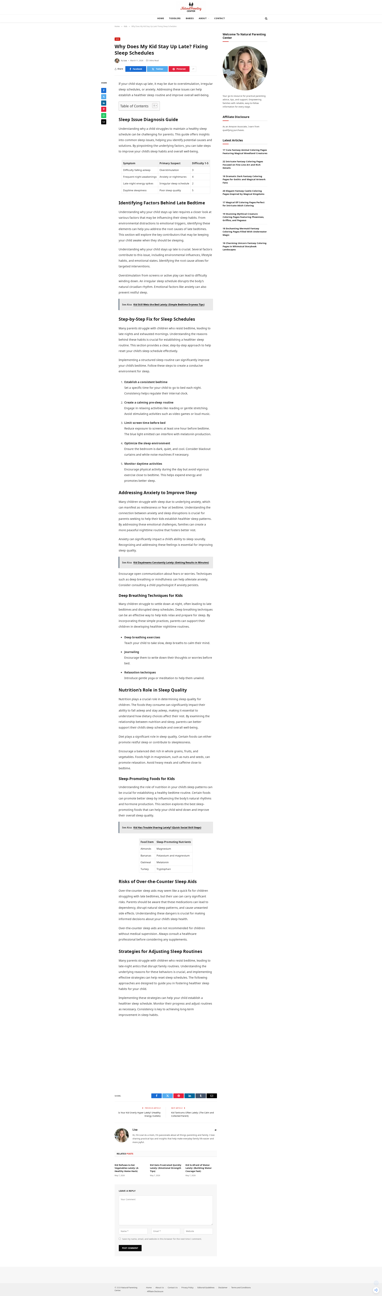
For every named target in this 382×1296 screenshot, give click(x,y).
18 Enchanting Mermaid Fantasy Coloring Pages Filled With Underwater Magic (245, 231)
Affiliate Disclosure (155, 1291)
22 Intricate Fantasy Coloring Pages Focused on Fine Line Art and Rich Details (243, 164)
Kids (117, 39)
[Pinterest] (103, 109)
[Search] (265, 18)
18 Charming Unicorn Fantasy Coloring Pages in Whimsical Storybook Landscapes (245, 246)
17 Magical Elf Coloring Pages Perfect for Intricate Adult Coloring (244, 204)
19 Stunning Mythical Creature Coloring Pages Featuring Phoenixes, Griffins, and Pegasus (243, 217)
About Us (159, 1287)
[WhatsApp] (103, 115)
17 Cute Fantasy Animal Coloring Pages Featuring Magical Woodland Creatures (245, 151)
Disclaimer (222, 1287)
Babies (190, 18)
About (203, 18)
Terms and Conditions (241, 1287)
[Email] (103, 121)
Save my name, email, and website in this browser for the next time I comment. (162, 1238)
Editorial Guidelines (205, 1287)
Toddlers (175, 18)
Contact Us (173, 1287)
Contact (219, 18)
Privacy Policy (187, 1287)
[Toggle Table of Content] (153, 105)
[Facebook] (103, 90)
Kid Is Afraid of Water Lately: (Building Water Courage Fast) (198, 1168)
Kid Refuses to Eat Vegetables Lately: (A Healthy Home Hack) (126, 1168)
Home (160, 18)
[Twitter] (103, 96)
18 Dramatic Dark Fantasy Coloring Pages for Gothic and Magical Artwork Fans (244, 179)
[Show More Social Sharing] (193, 69)
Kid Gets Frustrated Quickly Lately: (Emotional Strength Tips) (165, 1168)
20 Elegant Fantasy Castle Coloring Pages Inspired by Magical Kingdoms (243, 192)
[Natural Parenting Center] (191, 7)
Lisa (135, 1129)
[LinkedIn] (103, 103)
